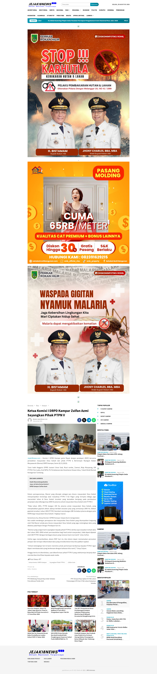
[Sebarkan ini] (79, 420)
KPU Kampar (105, 420)
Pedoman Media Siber (67, 659)
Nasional (114, 634)
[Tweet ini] (84, 420)
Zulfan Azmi (71, 562)
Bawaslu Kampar (106, 424)
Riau (125, 634)
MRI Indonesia (91, 670)
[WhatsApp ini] (94, 420)
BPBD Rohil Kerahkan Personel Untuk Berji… (115, 638)
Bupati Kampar (106, 416)
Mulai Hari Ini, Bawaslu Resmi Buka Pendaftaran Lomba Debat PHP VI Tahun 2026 (38, 635)
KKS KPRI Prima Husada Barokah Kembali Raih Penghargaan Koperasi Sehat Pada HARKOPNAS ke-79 (61, 636)
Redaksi (46, 662)
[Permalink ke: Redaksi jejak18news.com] (30, 420)
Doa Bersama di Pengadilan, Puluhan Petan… (117, 603)
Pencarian (94, 4)
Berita (109, 634)
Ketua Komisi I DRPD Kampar (38, 562)
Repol (103, 412)
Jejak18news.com (34, 458)
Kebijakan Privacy (34, 659)
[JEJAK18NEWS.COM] (42, 4)
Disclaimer (48, 659)
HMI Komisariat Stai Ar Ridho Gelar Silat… (117, 628)
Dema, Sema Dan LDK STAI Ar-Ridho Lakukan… (116, 620)
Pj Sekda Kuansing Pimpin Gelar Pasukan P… (116, 475)
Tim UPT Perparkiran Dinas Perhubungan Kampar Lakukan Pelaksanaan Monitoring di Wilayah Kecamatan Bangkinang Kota (85, 612)
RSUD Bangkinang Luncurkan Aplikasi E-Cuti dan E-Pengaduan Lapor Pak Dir (61, 610)
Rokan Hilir (110, 617)
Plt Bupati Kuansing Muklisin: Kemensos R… (115, 463)
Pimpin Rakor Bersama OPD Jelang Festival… (109, 455)
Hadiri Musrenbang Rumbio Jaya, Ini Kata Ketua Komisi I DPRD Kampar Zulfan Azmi (39, 484)
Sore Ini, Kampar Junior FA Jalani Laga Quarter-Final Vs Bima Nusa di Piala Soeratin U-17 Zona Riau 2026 (38, 611)
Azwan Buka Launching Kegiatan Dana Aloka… (115, 612)
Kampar (109, 601)
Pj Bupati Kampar (106, 409)
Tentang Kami (32, 662)
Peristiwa (120, 634)
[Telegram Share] (89, 420)
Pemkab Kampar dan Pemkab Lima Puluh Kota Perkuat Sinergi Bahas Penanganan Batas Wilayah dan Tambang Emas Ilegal (85, 637)
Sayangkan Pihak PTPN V (57, 562)
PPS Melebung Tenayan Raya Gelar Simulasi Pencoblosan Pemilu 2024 (41, 579)
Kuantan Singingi (102, 452)
